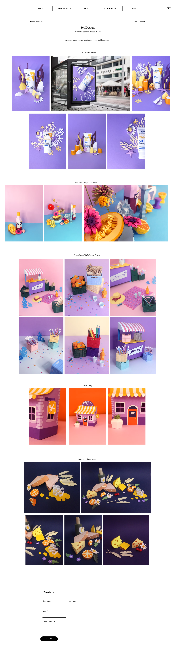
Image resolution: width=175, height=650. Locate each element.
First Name (46, 601)
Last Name (72, 601)
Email (44, 611)
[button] (170, 8)
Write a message (48, 621)
